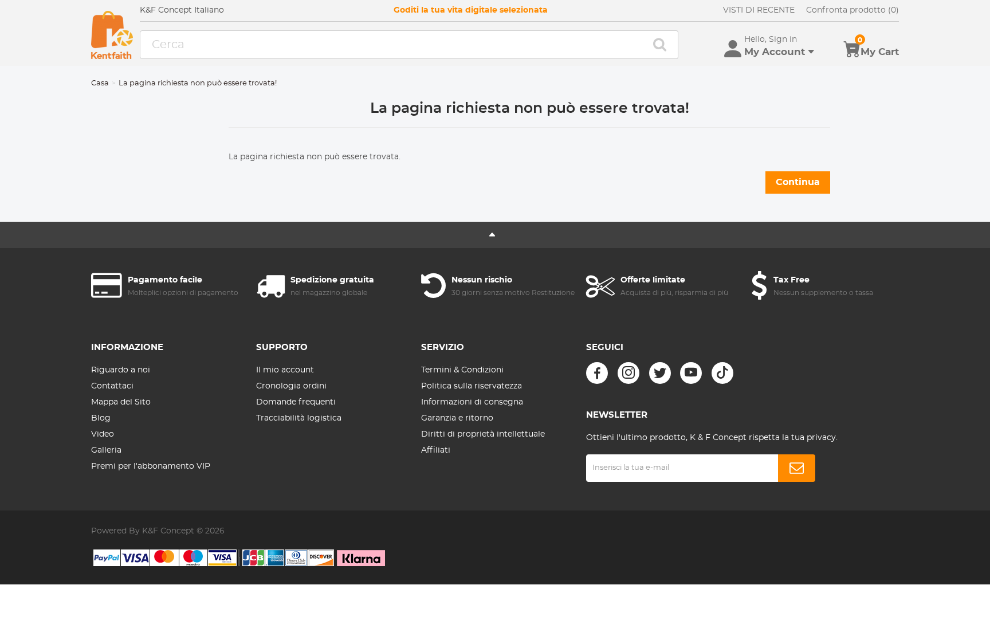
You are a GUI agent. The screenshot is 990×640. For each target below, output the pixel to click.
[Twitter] (660, 373)
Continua (798, 182)
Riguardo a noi (120, 370)
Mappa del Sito (121, 402)
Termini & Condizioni (462, 370)
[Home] (112, 35)
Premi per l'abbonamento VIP (150, 466)
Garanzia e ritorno (457, 418)
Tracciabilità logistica (298, 418)
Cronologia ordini (291, 386)
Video (102, 434)
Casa (100, 83)
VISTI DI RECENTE (759, 10)
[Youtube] (691, 373)
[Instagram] (628, 373)
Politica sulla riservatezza (471, 386)
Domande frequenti (296, 402)
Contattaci (112, 386)
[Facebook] (597, 373)
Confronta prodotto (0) (852, 10)
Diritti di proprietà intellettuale (483, 434)
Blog (101, 418)
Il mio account (285, 370)
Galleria (106, 450)
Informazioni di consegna (472, 402)
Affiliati (435, 450)
